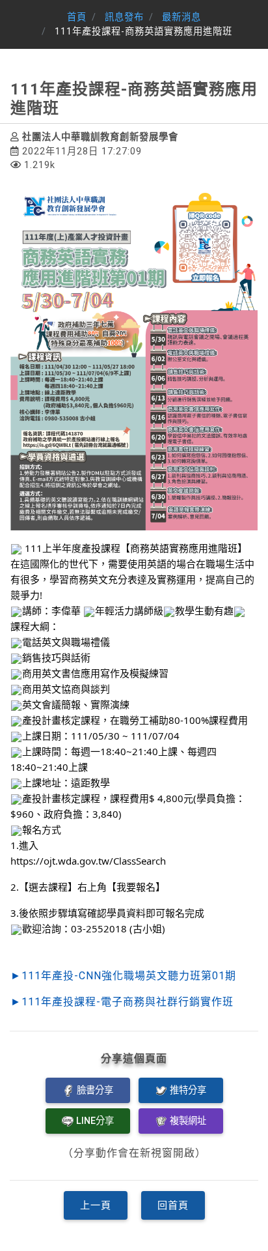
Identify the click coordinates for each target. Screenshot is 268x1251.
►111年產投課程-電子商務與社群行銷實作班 (122, 1002)
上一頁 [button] (95, 1205)
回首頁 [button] (173, 1205)
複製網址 (188, 1121)
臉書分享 (95, 1090)
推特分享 (188, 1090)
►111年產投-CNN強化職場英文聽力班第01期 (123, 976)
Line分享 (95, 1121)
